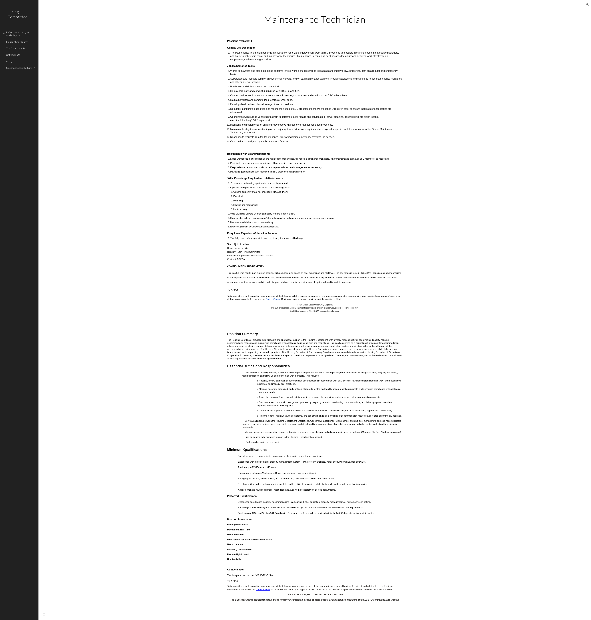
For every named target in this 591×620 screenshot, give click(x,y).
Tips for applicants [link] (15, 48)
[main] (314, 19)
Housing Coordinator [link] (17, 41)
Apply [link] (9, 61)
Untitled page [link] (13, 54)
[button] (587, 4)
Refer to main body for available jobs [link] (18, 34)
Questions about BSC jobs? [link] (20, 67)
